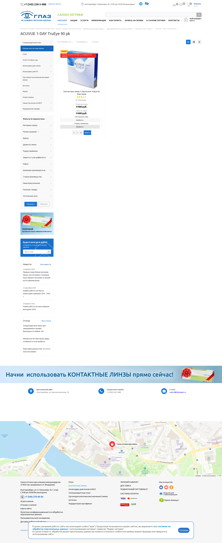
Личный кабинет (129, 482)
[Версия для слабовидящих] (147, 4)
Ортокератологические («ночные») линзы (88, 496)
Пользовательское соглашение (35, 518)
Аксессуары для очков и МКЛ (82, 489)
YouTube (166, 487)
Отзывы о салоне (28, 505)
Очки (71, 482)
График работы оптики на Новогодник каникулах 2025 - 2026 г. (36, 293)
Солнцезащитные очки (79, 493)
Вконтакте (161, 487)
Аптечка (72, 500)
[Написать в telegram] (141, 4)
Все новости (45, 264)
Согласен (183, 530)
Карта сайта (25, 508)
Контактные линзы (78, 486)
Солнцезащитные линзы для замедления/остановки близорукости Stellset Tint (34, 328)
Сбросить (44, 204)
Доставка (125, 486)
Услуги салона (26, 501)
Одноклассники (171, 487)
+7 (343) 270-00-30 (34, 497)
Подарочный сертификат (80, 504)
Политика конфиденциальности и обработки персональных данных (41, 513)
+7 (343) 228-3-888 (35, 4)
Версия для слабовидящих (168, 494)
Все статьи (46, 321)
